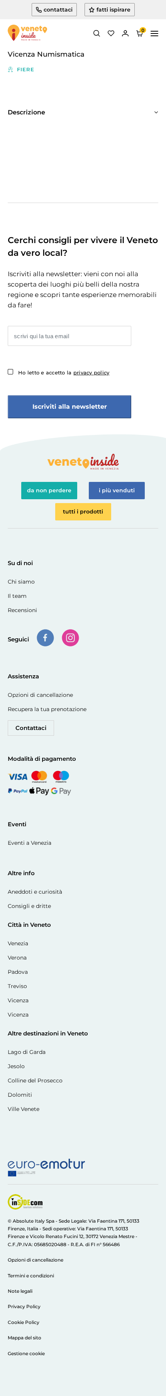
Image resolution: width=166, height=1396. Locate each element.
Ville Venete (23, 1109)
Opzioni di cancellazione (40, 694)
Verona (17, 957)
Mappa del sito (24, 1338)
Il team (17, 595)
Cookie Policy (23, 1322)
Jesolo (16, 1066)
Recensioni (22, 610)
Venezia (18, 943)
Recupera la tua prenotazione (47, 709)
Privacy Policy (24, 1306)
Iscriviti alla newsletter (69, 406)
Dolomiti (20, 1094)
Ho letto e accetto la (63, 372)
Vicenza (18, 1000)
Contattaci (30, 728)
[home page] (27, 33)
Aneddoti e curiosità (35, 891)
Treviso (17, 986)
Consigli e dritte (29, 906)
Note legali (20, 1291)
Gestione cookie (26, 1353)
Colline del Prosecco (35, 1080)
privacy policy (91, 372)
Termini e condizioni (31, 1276)
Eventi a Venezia (29, 842)
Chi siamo (21, 581)
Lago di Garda (27, 1052)
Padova (18, 971)
